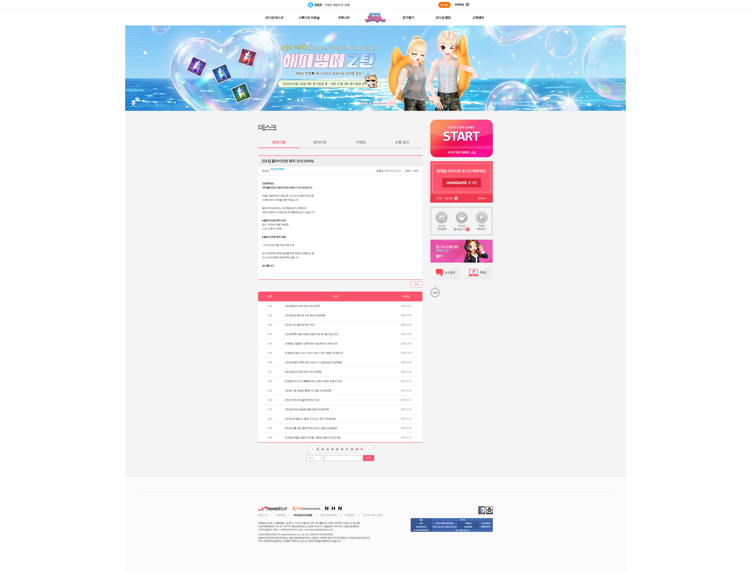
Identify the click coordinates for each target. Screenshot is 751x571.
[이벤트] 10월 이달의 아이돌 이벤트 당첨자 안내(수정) (312, 437)
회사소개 (263, 515)
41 (317, 449)
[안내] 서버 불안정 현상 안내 (299, 324)
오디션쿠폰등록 (441, 227)
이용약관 (280, 515)
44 (332, 449)
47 (347, 449)
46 (342, 449)
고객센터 (478, 17)
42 (322, 449)
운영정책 (349, 515)
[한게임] (292, 4)
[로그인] (444, 5)
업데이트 (319, 142)
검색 (368, 457)
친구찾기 (408, 17)
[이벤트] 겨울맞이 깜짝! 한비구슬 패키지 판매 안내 (311, 343)
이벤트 (361, 142)
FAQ (478, 272)
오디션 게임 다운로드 (461, 152)
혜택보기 (482, 198)
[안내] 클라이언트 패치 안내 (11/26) (303, 371)
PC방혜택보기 (481, 227)
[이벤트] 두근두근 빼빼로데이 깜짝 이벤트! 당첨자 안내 (313, 381)
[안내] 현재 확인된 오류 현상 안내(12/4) (305, 315)
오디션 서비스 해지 (373, 515)
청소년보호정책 (328, 515)
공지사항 (278, 142)
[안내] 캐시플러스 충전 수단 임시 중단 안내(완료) (310, 418)
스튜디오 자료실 (309, 17)
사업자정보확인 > (351, 526)
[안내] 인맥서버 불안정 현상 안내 (302, 399)
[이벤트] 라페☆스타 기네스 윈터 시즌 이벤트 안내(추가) (314, 352)
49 (357, 449)
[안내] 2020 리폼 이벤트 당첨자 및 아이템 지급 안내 (311, 334)
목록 (416, 284)
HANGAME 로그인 (461, 182)
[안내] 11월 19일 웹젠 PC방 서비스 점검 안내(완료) (311, 428)
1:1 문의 (445, 272)
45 (337, 449)
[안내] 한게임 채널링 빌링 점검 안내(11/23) (307, 409)
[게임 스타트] (461, 133)
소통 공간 (402, 142)
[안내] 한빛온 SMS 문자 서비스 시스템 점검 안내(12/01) (313, 362)
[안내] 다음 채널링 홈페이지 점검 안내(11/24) (308, 390)
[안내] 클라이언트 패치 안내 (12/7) (302, 305)
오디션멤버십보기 (459, 227)
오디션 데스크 (274, 17)
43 (327, 449)
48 (352, 449)
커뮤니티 (344, 17)
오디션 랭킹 (443, 17)
